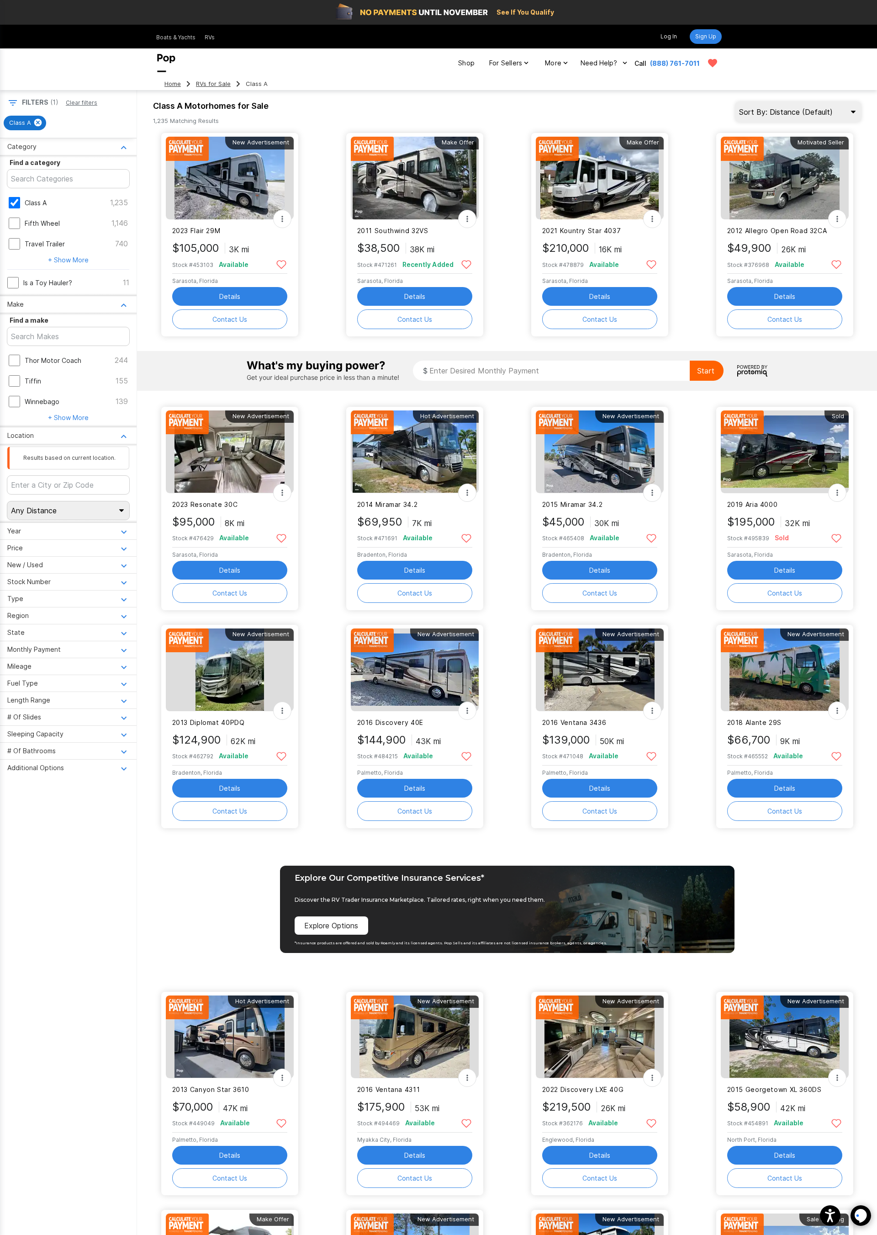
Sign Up (705, 36)
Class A (36, 203)
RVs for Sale (213, 84)
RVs (210, 37)
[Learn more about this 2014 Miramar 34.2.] (415, 451)
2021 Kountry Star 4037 (581, 230)
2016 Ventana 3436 (574, 722)
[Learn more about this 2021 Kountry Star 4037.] (600, 178)
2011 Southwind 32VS (392, 230)
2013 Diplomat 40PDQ (208, 722)
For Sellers (505, 63)
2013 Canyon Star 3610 (210, 1089)
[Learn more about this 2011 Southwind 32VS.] (415, 178)
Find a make (29, 320)
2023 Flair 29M (196, 230)
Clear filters (81, 102)
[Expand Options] (282, 219)
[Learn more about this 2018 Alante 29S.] (785, 669)
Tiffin (33, 381)
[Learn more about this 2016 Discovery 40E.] (415, 669)
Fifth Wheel (42, 223)
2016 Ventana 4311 (388, 1089)
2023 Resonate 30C (205, 504)
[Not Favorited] (281, 264)
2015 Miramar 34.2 (572, 504)
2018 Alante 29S (754, 722)
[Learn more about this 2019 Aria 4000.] (785, 451)
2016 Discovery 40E (390, 722)
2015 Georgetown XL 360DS (774, 1089)
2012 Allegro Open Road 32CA (777, 230)
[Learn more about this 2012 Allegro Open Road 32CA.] (785, 178)
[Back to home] (166, 63)
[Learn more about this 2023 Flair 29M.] (230, 178)
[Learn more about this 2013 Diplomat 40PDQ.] (230, 669)
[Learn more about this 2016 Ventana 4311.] (415, 1036)
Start (705, 370)
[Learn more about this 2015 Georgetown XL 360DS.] (785, 1036)
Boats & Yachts (175, 37)
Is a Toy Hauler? (47, 283)
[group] (25, 123)
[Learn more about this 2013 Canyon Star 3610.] (230, 1036)
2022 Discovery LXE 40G (583, 1089)
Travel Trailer (45, 244)
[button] (830, 1215)
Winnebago (42, 401)
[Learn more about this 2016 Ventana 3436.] (600, 669)
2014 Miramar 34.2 (387, 504)
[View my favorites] (712, 63)
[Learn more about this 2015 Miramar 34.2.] (600, 451)
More (553, 63)
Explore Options (331, 925)
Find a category (35, 162)
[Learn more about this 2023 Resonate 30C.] (230, 451)
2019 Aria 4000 (752, 504)
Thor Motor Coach (53, 360)
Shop (466, 63)
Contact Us (229, 319)
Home (172, 84)
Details (229, 296)
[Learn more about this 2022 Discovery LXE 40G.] (600, 1036)
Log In (668, 36)
